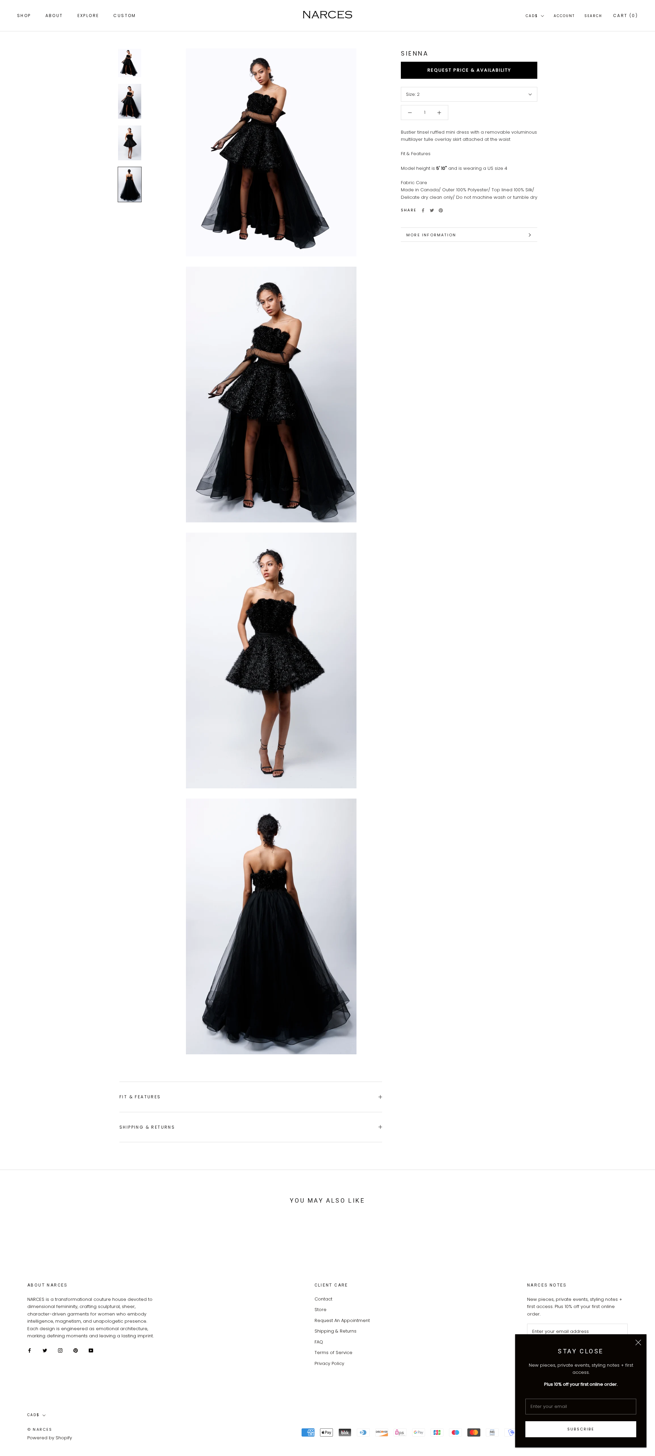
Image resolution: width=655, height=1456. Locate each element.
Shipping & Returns (147, 1127)
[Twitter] (432, 210)
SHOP (24, 15)
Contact (323, 1299)
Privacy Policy (329, 1363)
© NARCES (40, 1429)
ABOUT (54, 15)
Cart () (625, 15)
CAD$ (532, 15)
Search (593, 15)
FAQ (319, 1342)
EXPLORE (88, 15)
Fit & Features (140, 1097)
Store (320, 1309)
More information (431, 235)
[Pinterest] (441, 210)
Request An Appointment (342, 1320)
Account (564, 15)
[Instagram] (60, 1350)
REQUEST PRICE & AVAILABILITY (469, 70)
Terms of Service (333, 1352)
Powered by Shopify (49, 1438)
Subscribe (580, 1429)
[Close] (638, 1342)
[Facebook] (423, 210)
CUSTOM (124, 15)
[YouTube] (91, 1350)
